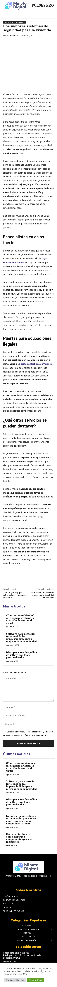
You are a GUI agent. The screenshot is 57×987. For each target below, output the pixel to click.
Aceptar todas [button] (35, 980)
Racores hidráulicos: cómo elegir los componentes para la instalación (19, 838)
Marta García (12, 35)
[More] (44, 43)
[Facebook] (16, 43)
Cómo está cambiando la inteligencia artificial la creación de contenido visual (21, 619)
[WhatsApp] (37, 43)
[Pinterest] (30, 43)
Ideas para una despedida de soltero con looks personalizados (21, 655)
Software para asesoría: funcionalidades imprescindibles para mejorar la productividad (21, 638)
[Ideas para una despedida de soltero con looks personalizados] (45, 656)
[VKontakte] (34, 882)
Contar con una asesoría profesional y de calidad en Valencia (42, 595)
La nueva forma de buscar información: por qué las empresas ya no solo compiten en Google (22, 820)
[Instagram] (23, 882)
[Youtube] (39, 882)
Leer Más (23, 974)
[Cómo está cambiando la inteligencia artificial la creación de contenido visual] (45, 620)
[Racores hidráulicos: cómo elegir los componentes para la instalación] (46, 838)
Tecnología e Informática (14, 22)
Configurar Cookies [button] (15, 980)
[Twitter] (23, 43)
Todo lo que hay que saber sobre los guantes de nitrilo (14, 595)
